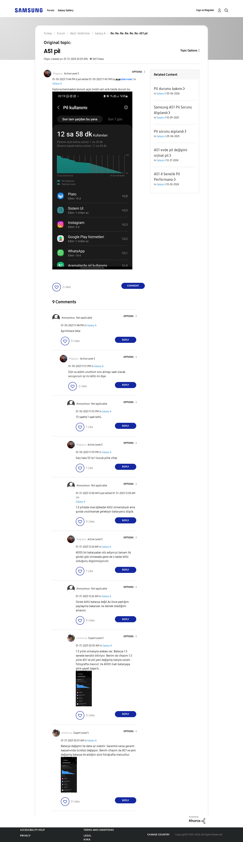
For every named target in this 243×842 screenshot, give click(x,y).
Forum (50, 10)
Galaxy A (57, 83)
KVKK (87, 839)
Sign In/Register (205, 10)
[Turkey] (29, 10)
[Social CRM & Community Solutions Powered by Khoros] (197, 820)
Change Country (158, 834)
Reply (125, 339)
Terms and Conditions (99, 829)
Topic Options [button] (188, 50)
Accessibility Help (32, 829)
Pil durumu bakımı (168, 89)
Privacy (25, 835)
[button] (138, 72)
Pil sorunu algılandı (169, 131)
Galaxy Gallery (65, 10)
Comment (133, 285)
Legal (87, 835)
